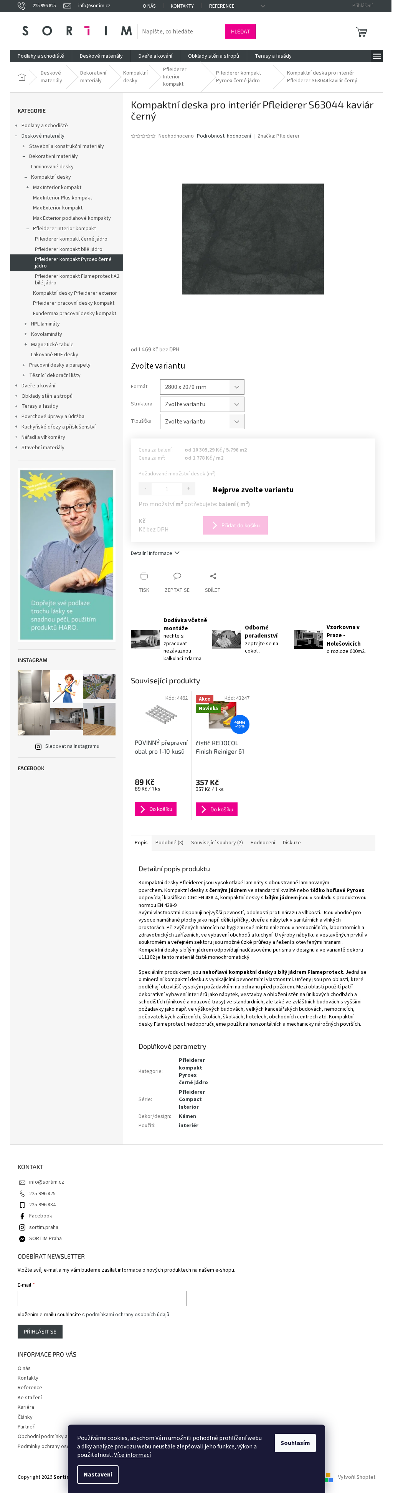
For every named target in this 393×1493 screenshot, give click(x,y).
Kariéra (26, 1407)
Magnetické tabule (52, 345)
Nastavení (98, 1474)
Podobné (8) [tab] (169, 843)
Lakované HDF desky (54, 355)
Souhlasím (295, 1443)
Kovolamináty (46, 334)
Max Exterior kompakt (58, 208)
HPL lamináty (45, 324)
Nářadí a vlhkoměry (43, 437)
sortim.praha (43, 1227)
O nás (149, 6)
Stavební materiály (42, 448)
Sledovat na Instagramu (72, 746)
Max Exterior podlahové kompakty (72, 218)
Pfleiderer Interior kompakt (64, 229)
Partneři (27, 1427)
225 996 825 (42, 1193)
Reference (221, 6)
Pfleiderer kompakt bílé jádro (68, 249)
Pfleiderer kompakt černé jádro (71, 239)
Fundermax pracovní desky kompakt (74, 313)
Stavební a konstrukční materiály (66, 146)
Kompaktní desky (51, 177)
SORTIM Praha (45, 1238)
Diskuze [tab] (292, 843)
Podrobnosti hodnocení (224, 136)
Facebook (40, 1216)
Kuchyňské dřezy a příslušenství (58, 427)
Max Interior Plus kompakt (62, 198)
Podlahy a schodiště (44, 126)
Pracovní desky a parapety (60, 365)
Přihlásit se (40, 1331)
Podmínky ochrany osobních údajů (57, 1446)
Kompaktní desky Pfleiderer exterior (75, 293)
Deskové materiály (42, 136)
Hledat (240, 31)
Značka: (279, 136)
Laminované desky (52, 167)
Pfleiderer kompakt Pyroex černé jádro (73, 263)
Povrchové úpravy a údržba (52, 416)
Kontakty (182, 6)
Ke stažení (30, 1398)
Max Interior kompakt (57, 187)
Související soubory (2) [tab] (217, 843)
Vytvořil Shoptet (356, 1477)
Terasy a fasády (39, 406)
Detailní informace (151, 553)
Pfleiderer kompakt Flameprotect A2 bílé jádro (77, 279)
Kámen (187, 1116)
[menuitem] (41, 56)
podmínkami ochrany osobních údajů (127, 1315)
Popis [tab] (141, 843)
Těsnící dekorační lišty (55, 375)
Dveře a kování (38, 386)
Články (25, 1417)
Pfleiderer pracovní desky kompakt (73, 303)
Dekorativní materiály (53, 156)
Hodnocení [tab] (263, 843)
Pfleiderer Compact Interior (192, 1099)
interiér (188, 1125)
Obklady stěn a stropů (47, 396)
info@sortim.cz (46, 1182)
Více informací (132, 1455)
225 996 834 (42, 1205)
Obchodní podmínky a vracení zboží (58, 1436)
